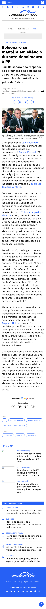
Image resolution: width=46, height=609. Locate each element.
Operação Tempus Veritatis (14, 425)
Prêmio (36, 29)
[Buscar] (42, 2)
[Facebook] (12, 7)
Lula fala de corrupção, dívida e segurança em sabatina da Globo (23, 559)
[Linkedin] (23, 7)
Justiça (20, 435)
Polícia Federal (27, 152)
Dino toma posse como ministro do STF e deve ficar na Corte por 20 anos (29, 457)
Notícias (11, 29)
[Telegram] (8, 7)
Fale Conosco (35, 582)
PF (4, 420)
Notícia (31, 435)
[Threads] (43, 7)
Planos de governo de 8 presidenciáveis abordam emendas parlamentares (23, 524)
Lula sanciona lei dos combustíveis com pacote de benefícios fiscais (24, 511)
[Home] (23, 13)
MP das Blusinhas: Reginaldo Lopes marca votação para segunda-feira (24, 548)
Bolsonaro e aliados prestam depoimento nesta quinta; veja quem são (29, 488)
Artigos (25, 582)
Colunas (17, 582)
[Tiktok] (38, 7)
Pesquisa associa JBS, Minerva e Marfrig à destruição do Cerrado (28, 473)
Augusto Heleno (11, 323)
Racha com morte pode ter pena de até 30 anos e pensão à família (24, 537)
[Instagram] (28, 7)
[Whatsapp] (2, 7)
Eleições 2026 (23, 29)
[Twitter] (18, 7)
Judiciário (8, 435)
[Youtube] (33, 7)
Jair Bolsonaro (30, 142)
